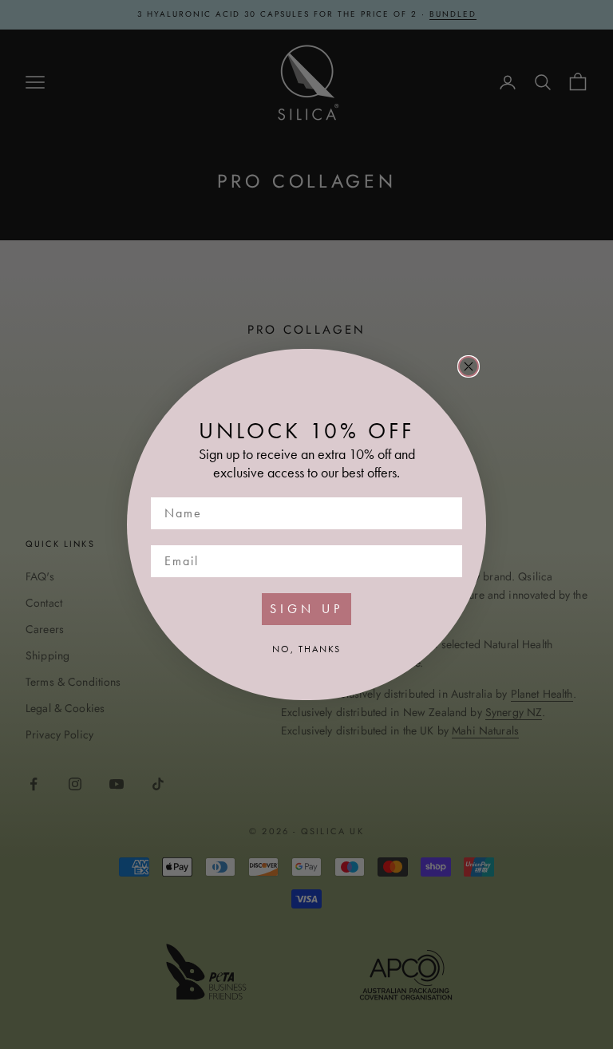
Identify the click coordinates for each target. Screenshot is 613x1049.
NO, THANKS (306, 649)
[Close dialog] (468, 366)
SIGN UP (306, 608)
